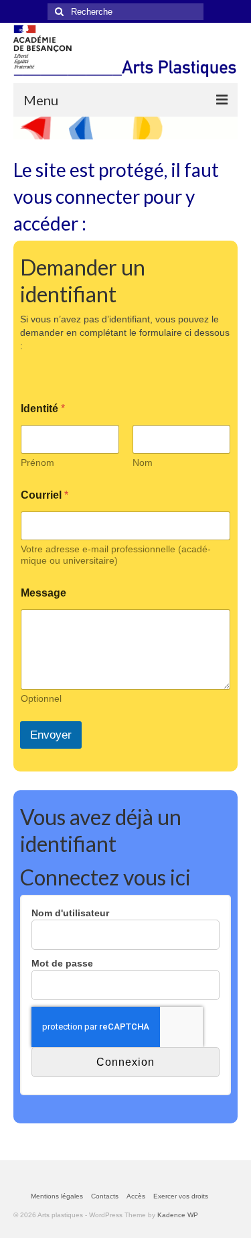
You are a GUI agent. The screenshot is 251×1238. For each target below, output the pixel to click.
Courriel (44, 495)
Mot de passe (62, 963)
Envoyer (51, 735)
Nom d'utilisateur (70, 913)
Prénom (37, 462)
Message (43, 593)
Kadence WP (177, 1215)
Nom (143, 462)
